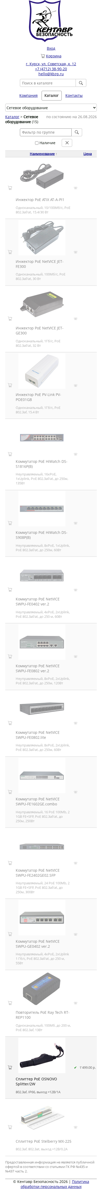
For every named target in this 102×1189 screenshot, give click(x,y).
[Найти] (81, 83)
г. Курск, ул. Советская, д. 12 (51, 63)
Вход (51, 48)
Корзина (53, 55)
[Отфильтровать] (77, 132)
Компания (28, 95)
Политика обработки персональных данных (55, 1184)
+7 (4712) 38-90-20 (51, 68)
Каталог (12, 116)
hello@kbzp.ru (51, 73)
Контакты (74, 95)
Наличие (46, 142)
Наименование (42, 154)
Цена (87, 154)
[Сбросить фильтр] (67, 143)
